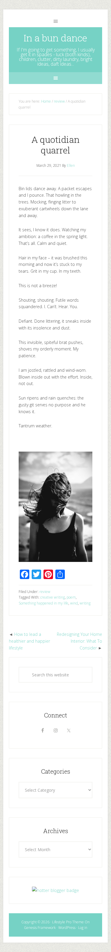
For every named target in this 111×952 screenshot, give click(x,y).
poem (71, 597)
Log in (82, 927)
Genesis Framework (40, 927)
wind (74, 603)
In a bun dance (55, 37)
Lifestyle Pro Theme (68, 921)
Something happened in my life (43, 603)
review (44, 591)
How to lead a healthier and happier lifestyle (29, 641)
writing (85, 603)
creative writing (52, 597)
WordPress (66, 927)
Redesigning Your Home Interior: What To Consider (79, 641)
